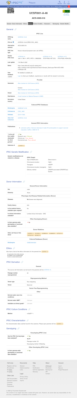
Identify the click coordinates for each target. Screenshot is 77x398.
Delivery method (31, 169)
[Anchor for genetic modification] (30, 151)
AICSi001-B (37, 235)
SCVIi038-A (37, 233)
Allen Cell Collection (11, 119)
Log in (60, 366)
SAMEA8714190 (22, 108)
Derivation (30, 24)
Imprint (22, 380)
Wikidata (10, 114)
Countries (9, 382)
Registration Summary (64, 8)
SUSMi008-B (52, 233)
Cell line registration (38, 370)
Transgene (30, 164)
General (9, 24)
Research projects (12, 380)
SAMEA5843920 (31, 242)
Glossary (35, 372)
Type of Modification (32, 159)
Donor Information (17, 24)
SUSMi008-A (45, 233)
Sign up (60, 368)
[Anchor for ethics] (13, 248)
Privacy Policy (58, 6)
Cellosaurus (11, 111)
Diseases (9, 384)
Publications (10, 386)
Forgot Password (63, 370)
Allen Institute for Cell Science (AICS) (28, 83)
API (47, 372)
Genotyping (56, 24)
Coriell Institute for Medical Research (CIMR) (30, 96)
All (9, 370)
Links (21, 370)
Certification (36, 368)
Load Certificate (66, 14)
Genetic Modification (65, 24)
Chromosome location (33, 162)
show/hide (10, 76)
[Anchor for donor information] (23, 181)
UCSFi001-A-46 (22, 37)
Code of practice (24, 368)
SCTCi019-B (30, 235)
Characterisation (48, 24)
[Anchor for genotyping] (18, 328)
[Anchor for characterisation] (27, 320)
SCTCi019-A (59, 233)
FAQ (34, 366)
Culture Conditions (38, 24)
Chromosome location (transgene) (36, 167)
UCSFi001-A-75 (62, 56)
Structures (48, 368)
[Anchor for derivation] (21, 262)
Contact (48, 373)
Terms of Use (23, 378)
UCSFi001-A (21, 56)
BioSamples (11, 108)
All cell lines (10, 368)
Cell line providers (12, 378)
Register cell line (11, 366)
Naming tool (49, 370)
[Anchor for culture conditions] (29, 309)
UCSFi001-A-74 (47, 56)
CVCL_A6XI (21, 111)
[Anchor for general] (15, 29)
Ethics (25, 24)
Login (68, 3)
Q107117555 (21, 115)
